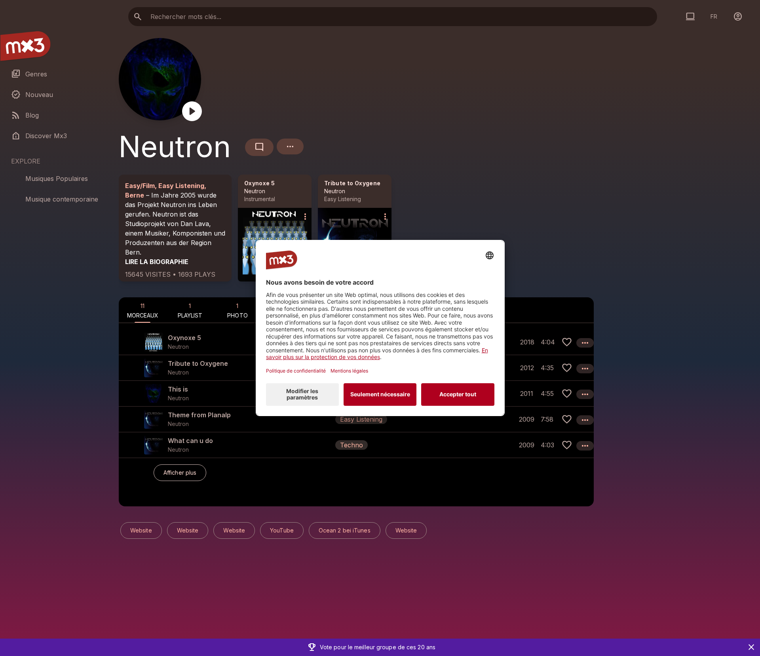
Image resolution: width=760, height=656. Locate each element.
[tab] (142, 310)
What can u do (190, 441)
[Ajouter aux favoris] (567, 342)
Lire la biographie (156, 262)
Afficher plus (179, 472)
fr (714, 16)
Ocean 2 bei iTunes (344, 530)
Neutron (254, 191)
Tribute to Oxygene (352, 183)
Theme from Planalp (199, 415)
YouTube (282, 530)
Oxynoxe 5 (259, 183)
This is (178, 389)
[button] (356, 419)
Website (141, 530)
